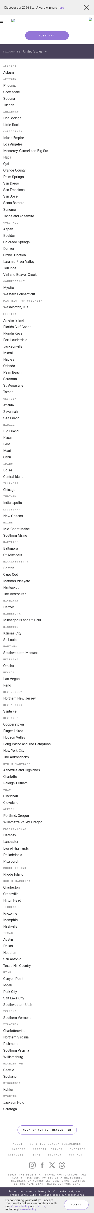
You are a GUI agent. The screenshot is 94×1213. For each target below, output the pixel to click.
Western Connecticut (19, 294)
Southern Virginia (16, 1050)
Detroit (8, 607)
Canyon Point (13, 979)
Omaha (8, 666)
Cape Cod (10, 574)
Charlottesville (14, 1031)
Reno (7, 685)
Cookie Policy (27, 1209)
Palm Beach (12, 372)
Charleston (11, 887)
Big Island (11, 431)
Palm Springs (13, 177)
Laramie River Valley (19, 262)
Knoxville (10, 913)
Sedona (9, 98)
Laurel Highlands (16, 848)
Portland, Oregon (16, 816)
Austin (8, 939)
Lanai (7, 444)
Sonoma (9, 210)
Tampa (8, 392)
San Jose (10, 196)
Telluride (9, 268)
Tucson (8, 105)
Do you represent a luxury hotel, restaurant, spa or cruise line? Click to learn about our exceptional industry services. (47, 1195)
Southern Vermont (17, 1018)
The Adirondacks (16, 757)
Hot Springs (12, 118)
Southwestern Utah (17, 1005)
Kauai (7, 438)
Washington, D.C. (15, 307)
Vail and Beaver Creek (20, 275)
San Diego (11, 183)
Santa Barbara (13, 203)
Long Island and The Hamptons (27, 744)
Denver (8, 249)
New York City (13, 751)
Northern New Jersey (19, 698)
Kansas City (12, 633)
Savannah (10, 412)
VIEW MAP (47, 35)
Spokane (10, 1076)
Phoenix (9, 85)
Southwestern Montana (20, 653)
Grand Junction (14, 255)
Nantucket (11, 587)
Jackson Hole (13, 1102)
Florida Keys (13, 333)
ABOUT (18, 1143)
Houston (9, 953)
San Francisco (14, 190)
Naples (8, 359)
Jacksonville (13, 346)
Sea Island (11, 418)
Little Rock (11, 125)
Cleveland (10, 803)
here (61, 7)
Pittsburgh (11, 861)
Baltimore (10, 548)
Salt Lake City (13, 998)
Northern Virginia (16, 1037)
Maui (7, 451)
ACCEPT (76, 1204)
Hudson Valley (14, 737)
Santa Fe (10, 711)
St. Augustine (13, 385)
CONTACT (76, 1154)
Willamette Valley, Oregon (22, 822)
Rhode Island (13, 874)
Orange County (14, 170)
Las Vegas (11, 679)
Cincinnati (10, 796)
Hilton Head (12, 900)
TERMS (36, 1154)
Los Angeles (13, 144)
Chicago (9, 490)
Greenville (11, 894)
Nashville (10, 926)
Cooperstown (13, 724)
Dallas (8, 946)
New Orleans (13, 516)
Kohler (8, 1089)
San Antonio (12, 959)
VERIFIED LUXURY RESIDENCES (55, 1143)
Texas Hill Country (17, 966)
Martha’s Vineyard (16, 581)
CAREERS (19, 1149)
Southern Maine (15, 535)
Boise (7, 470)
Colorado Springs (16, 242)
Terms (40, 1206)
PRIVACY (55, 1154)
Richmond (10, 1044)
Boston (8, 568)
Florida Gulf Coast (17, 327)
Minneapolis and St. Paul (22, 620)
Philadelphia (12, 855)
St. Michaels (12, 555)
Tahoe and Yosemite (18, 216)
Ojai (6, 164)
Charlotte (10, 777)
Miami (8, 353)
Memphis (10, 920)
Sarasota (10, 379)
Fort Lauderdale (15, 340)
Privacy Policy (20, 1206)
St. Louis (10, 640)
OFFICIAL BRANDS (48, 1149)
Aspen (8, 229)
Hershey (9, 835)
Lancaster (10, 842)
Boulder (9, 236)
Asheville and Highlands (21, 770)
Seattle (8, 1070)
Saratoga (10, 1109)
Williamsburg (13, 1057)
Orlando (9, 366)
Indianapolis (12, 503)
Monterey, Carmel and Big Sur (25, 151)
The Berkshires (14, 594)
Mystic (8, 288)
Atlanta (8, 405)
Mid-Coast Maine (16, 529)
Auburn (8, 72)
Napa (7, 157)
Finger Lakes (13, 731)
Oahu (7, 457)
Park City (10, 992)
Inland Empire (13, 138)
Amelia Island (13, 320)
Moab (7, 985)
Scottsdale (11, 92)
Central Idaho (13, 477)
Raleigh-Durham (15, 783)
